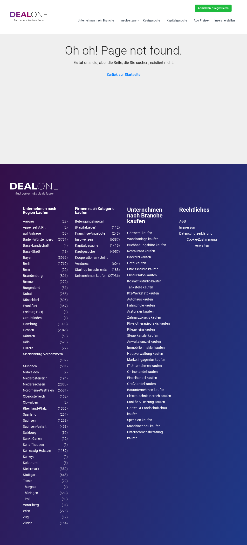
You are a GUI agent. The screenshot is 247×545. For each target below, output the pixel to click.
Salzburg (29, 432)
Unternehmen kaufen (90, 276)
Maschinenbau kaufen (143, 426)
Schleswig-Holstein (37, 451)
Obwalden (30, 402)
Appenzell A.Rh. (34, 227)
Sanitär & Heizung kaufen (146, 402)
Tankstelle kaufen (140, 287)
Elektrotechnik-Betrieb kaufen (149, 396)
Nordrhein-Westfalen (38, 390)
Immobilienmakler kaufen (146, 347)
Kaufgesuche (151, 20)
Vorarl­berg (31, 505)
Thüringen (30, 493)
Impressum (187, 227)
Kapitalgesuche (177, 20)
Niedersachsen (34, 384)
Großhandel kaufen (141, 384)
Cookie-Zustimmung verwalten (202, 242)
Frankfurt (30, 306)
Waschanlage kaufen (142, 239)
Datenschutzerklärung (196, 233)
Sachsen (29, 420)
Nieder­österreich (35, 378)
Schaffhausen (33, 445)
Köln (26, 342)
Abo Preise (201, 20)
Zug (26, 517)
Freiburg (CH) (33, 312)
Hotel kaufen (136, 263)
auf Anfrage (32, 233)
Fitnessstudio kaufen (142, 269)
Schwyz (28, 457)
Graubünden (32, 318)
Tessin (27, 481)
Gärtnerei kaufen (139, 233)
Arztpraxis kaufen (140, 311)
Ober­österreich (34, 396)
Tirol (26, 499)
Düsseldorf (31, 300)
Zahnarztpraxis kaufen (144, 317)
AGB (182, 221)
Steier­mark (31, 469)
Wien (26, 511)
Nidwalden (31, 372)
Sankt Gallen (32, 438)
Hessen (28, 330)
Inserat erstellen (224, 20)
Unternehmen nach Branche (96, 20)
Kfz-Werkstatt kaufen (143, 293)
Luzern (28, 348)
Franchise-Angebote (90, 233)
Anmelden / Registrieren (213, 8)
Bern (26, 270)
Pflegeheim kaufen (141, 329)
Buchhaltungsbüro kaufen (146, 245)
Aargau (28, 221)
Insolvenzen (128, 20)
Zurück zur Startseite (123, 74)
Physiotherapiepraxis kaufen (148, 323)
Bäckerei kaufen (139, 257)
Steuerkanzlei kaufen (142, 335)
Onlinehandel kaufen (142, 372)
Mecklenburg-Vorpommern (43, 354)
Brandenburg (33, 276)
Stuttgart (30, 475)
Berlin (27, 264)
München (30, 366)
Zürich (27, 523)
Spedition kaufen (139, 420)
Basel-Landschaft (36, 245)
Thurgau (29, 487)
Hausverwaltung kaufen (145, 354)
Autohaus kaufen (140, 299)
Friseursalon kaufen (142, 275)
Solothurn (30, 463)
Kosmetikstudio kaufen (144, 281)
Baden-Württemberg (38, 239)
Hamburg (30, 324)
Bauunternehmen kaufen (145, 390)
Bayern (28, 257)
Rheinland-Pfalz (35, 408)
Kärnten (29, 336)
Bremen (28, 282)
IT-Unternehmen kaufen (144, 366)
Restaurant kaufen (141, 251)
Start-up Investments (91, 270)
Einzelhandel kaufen (142, 378)
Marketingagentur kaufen (146, 360)
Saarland (29, 414)
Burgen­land (31, 288)
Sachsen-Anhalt (35, 426)
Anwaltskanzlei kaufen (144, 341)
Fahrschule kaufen (141, 305)
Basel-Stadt (31, 251)
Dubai (27, 294)
